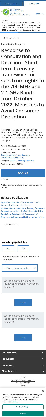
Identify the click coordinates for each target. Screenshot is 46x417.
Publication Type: (8, 152)
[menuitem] (11, 3)
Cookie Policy (13, 402)
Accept (23, 413)
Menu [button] (38, 13)
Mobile (13, 161)
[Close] (43, 391)
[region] (23, 402)
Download (23, 173)
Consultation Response (11, 155)
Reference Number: (9, 149)
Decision (25, 155)
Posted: (4, 146)
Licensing (21, 161)
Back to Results (12, 38)
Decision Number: (8, 164)
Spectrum (30, 161)
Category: (5, 161)
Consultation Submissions (12, 157)
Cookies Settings (23, 383)
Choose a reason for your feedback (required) (20, 258)
